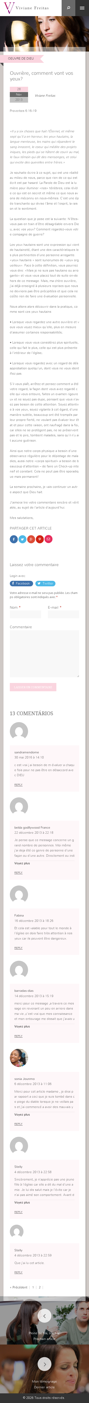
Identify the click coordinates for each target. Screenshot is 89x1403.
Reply (18, 784)
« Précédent (18, 1287)
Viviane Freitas (45, 95)
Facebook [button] (23, 583)
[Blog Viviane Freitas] (26, 7)
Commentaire (21, 627)
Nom (14, 607)
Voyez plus (22, 863)
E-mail (53, 607)
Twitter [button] (47, 583)
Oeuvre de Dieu (21, 58)
